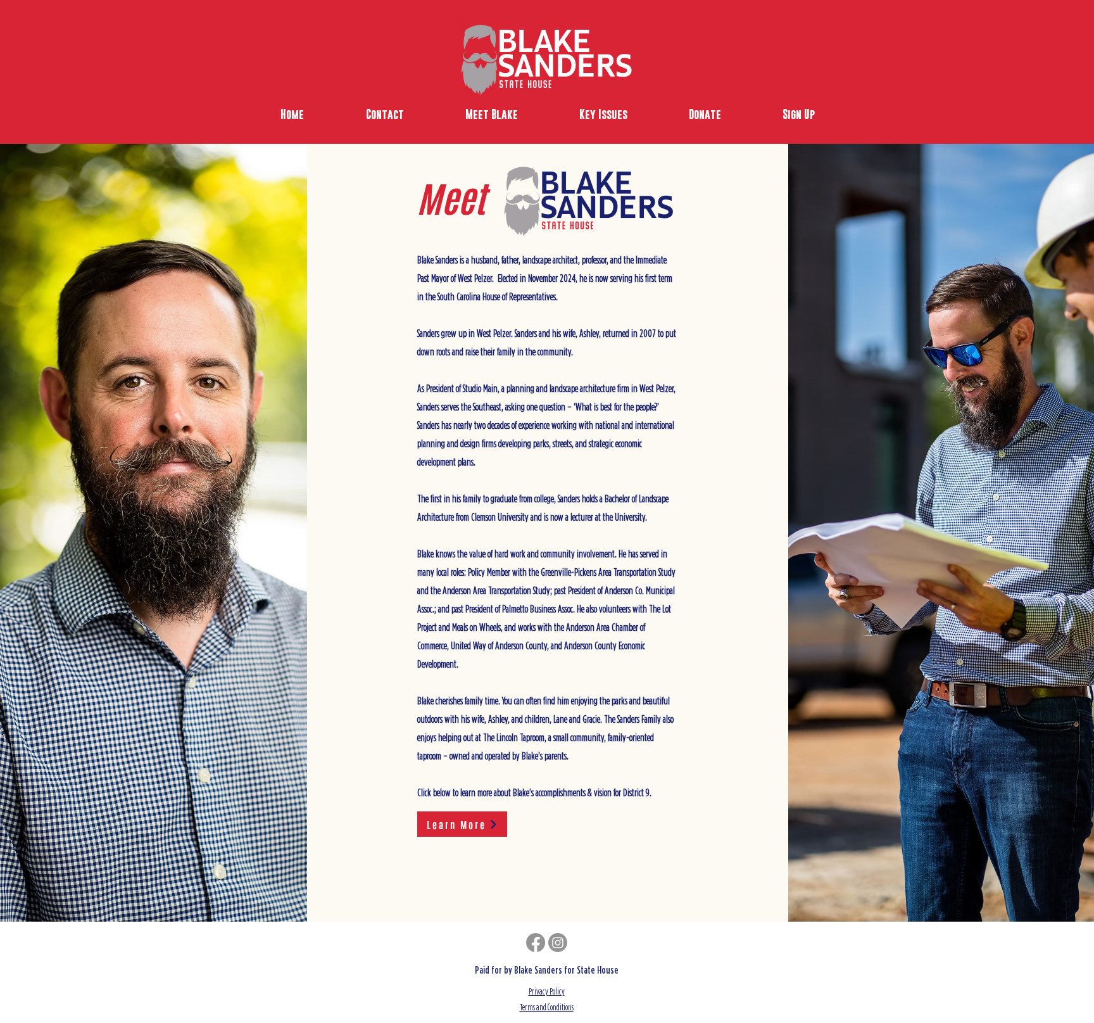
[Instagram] (557, 942)
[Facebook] (535, 942)
